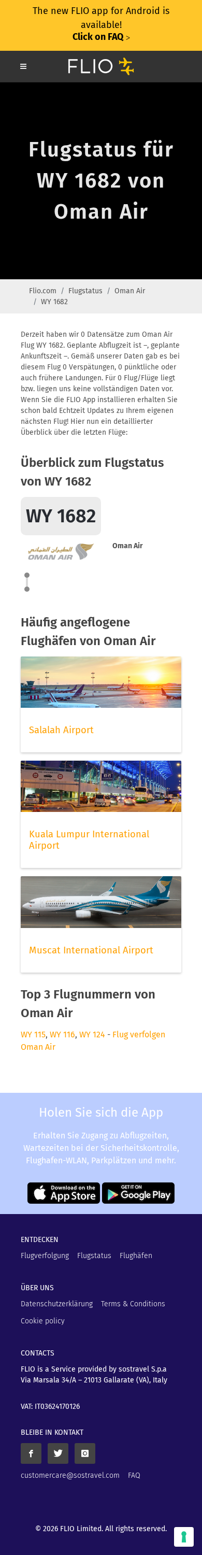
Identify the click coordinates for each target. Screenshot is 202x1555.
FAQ (134, 1475)
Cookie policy (43, 1321)
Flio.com (42, 291)
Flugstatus (85, 291)
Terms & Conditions (133, 1304)
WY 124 (92, 1034)
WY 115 (33, 1034)
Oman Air (129, 291)
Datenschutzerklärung (57, 1304)
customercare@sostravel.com (70, 1475)
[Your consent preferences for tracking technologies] (184, 1537)
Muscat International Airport (91, 950)
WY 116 (62, 1034)
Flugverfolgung (45, 1255)
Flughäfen (136, 1255)
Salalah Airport (61, 730)
